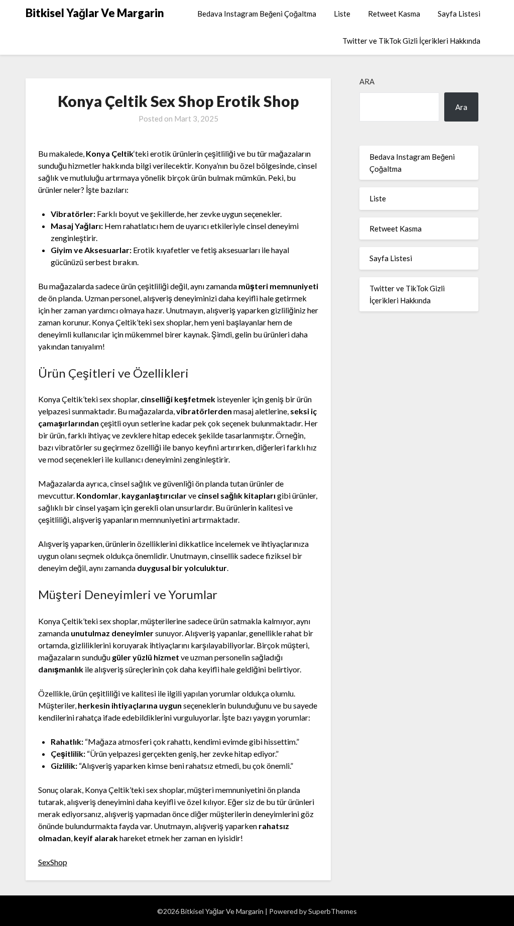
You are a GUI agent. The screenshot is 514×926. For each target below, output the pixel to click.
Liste (342, 13)
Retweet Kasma (394, 13)
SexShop (52, 862)
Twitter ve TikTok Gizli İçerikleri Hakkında (411, 40)
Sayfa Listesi (459, 13)
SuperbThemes (332, 911)
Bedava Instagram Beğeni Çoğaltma (256, 13)
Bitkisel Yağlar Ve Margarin (95, 13)
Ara (366, 81)
